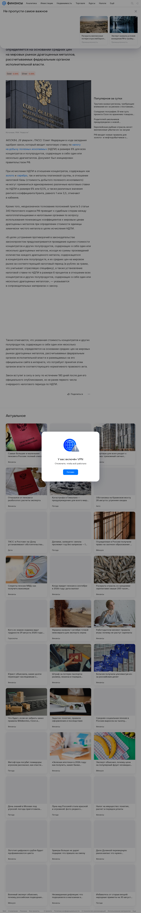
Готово (70, 472)
